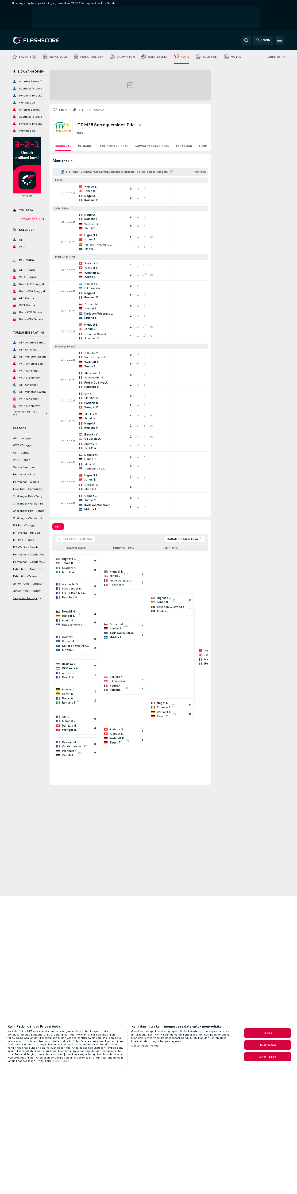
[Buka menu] (279, 40)
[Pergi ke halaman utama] (45, 40)
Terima (267, 1033)
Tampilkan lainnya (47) (25, 413)
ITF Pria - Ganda (91, 109)
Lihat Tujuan (267, 1056)
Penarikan (184, 146)
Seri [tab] (58, 526)
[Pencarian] (246, 40)
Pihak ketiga (61, 1061)
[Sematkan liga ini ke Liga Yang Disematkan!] (140, 124)
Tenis (62, 109)
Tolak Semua (267, 1045)
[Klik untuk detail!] (130, 193)
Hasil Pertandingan (112, 146)
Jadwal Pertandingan (152, 146)
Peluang (84, 146)
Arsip (203, 146)
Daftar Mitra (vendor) (146, 1045)
